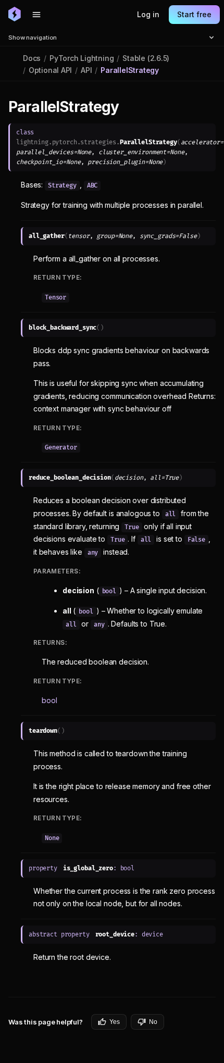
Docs (32, 58)
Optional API (50, 70)
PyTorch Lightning (81, 58)
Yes (114, 1022)
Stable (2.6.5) (145, 58)
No (153, 1022)
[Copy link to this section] (130, 107)
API (86, 70)
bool (49, 700)
